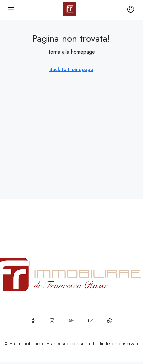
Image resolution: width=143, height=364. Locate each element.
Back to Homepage (71, 69)
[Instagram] (52, 320)
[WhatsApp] (110, 320)
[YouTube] (90, 320)
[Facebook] (33, 320)
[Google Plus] (71, 320)
